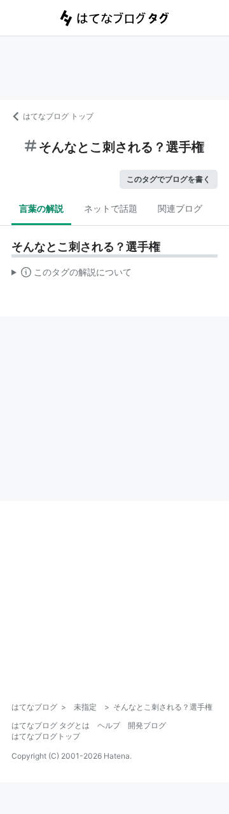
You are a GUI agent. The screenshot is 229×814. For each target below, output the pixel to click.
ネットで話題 (110, 208)
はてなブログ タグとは (50, 725)
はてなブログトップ (45, 736)
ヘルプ (108, 725)
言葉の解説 (41, 208)
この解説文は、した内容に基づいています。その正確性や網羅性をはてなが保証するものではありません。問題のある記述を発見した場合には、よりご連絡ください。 (71, 274)
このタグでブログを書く (169, 179)
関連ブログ (180, 208)
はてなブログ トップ (58, 116)
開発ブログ (147, 725)
